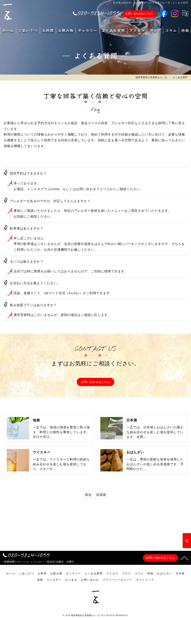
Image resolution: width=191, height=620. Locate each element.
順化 (88, 495)
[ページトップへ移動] (184, 558)
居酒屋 (101, 495)
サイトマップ (145, 579)
